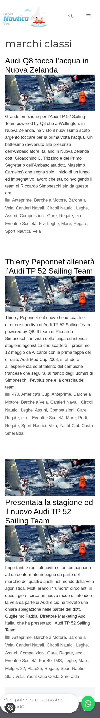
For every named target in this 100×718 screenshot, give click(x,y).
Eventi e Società (20, 223)
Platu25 (34, 668)
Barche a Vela (34, 402)
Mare (66, 223)
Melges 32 (15, 668)
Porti (82, 417)
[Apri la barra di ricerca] (70, 16)
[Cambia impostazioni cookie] (10, 708)
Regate (80, 223)
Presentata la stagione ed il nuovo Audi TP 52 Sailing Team (49, 511)
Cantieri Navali (30, 208)
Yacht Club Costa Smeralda (52, 676)
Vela (37, 231)
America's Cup (35, 394)
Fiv (42, 223)
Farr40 (45, 660)
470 (15, 394)
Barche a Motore (50, 200)
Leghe (53, 223)
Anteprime (22, 200)
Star (9, 676)
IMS (58, 660)
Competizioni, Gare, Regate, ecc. (52, 215)
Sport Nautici (17, 231)
